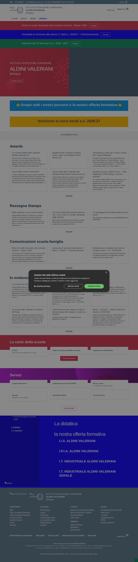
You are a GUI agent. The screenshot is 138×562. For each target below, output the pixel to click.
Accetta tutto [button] (94, 286)
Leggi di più (74, 281)
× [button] (106, 272)
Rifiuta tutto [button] (73, 286)
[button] (42, 286)
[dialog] (69, 281)
